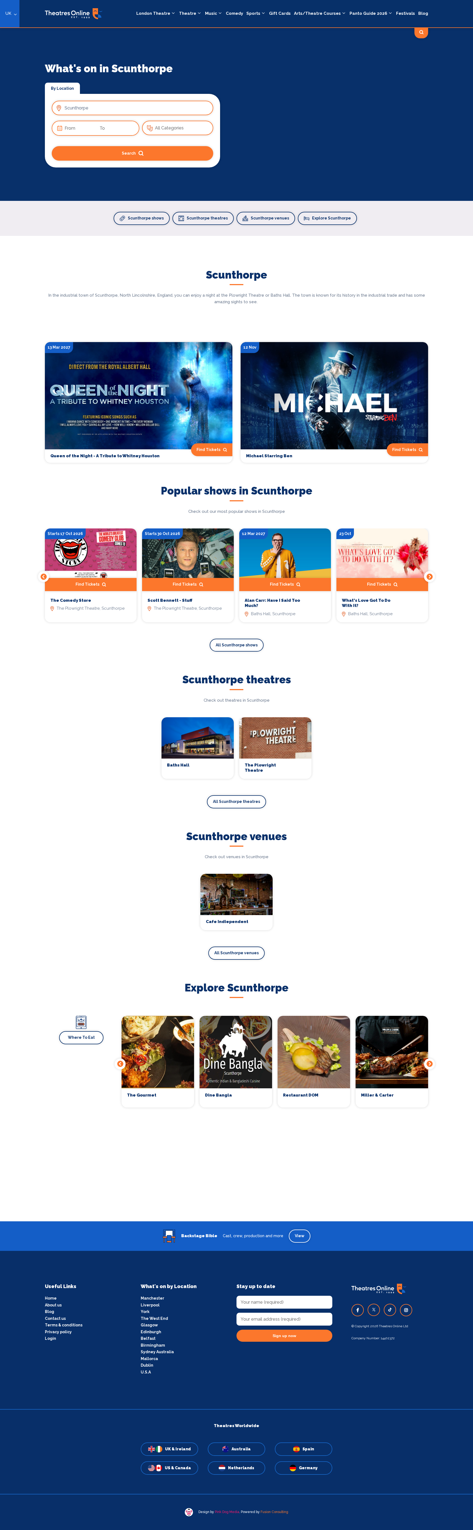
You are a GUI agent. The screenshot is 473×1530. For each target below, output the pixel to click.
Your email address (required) (218, 751)
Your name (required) (210, 780)
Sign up (236, 814)
